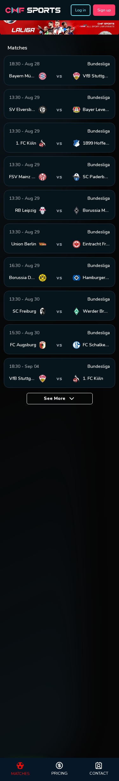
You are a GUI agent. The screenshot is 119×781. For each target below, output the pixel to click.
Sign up (104, 10)
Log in (80, 10)
